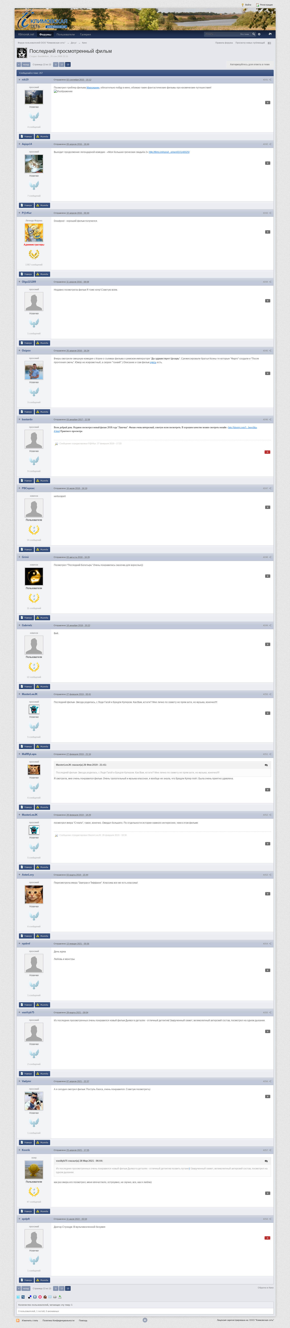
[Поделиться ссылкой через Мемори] (40, 1297)
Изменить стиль (30, 1320)
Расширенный (259, 34)
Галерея (85, 34)
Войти (248, 5)
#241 (265, 80)
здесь (153, 362)
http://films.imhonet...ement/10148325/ (169, 152)
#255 (265, 1012)
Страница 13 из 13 (42, 64)
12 (62, 64)
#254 (265, 943)
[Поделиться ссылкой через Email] (49, 1297)
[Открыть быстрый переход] (269, 43)
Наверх (28, 136)
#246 (265, 419)
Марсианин (93, 87)
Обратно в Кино (266, 1287)
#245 (265, 351)
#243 (265, 213)
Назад (26, 64)
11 (56, 64)
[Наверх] (145, 1320)
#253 (265, 875)
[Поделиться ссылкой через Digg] (23, 1297)
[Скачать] (59, 1297)
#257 (265, 1150)
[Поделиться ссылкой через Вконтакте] (35, 1297)
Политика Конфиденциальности (58, 1320)
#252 (265, 815)
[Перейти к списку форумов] (42, 19)
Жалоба (44, 136)
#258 (265, 1219)
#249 (265, 625)
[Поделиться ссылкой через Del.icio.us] (29, 1297)
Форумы (45, 34)
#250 (265, 694)
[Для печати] (54, 1297)
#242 (265, 144)
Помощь (83, 1320)
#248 (265, 557)
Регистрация (266, 5)
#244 (265, 282)
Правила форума (224, 43)
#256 (265, 1081)
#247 (265, 488)
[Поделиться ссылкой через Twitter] (18, 1297)
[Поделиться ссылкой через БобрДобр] (45, 1297)
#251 (265, 754)
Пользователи (66, 34)
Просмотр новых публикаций (250, 43)
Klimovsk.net (26, 34)
